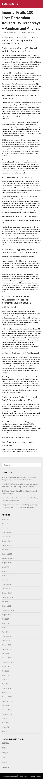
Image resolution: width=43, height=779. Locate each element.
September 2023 (8, 662)
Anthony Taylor (29, 32)
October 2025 (7, 554)
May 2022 (5, 718)
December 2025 (7, 545)
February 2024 (7, 640)
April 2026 (5, 528)
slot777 (5, 757)
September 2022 (8, 714)
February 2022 (7, 731)
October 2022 (7, 710)
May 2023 (5, 679)
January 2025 (7, 593)
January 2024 (7, 645)
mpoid (4, 748)
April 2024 (5, 632)
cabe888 (23, 142)
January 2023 (7, 697)
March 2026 (6, 532)
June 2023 (5, 675)
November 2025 (7, 550)
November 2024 (7, 602)
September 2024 (8, 610)
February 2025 (7, 589)
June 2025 (5, 571)
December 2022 (7, 701)
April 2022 (5, 723)
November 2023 (7, 653)
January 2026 (7, 541)
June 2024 (5, 623)
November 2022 (7, 705)
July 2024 (5, 619)
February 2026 (7, 537)
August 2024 (6, 615)
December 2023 (7, 649)
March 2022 (6, 727)
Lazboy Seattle (10, 3)
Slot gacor (5, 767)
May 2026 (5, 524)
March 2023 (6, 688)
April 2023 (5, 684)
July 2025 (5, 567)
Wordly (26, 776)
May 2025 (5, 576)
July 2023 (5, 671)
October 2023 (7, 658)
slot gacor (5, 743)
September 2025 (8, 558)
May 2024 (5, 628)
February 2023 (7, 692)
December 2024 (7, 597)
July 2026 (5, 519)
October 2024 (7, 606)
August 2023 (6, 666)
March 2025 (6, 584)
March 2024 (6, 636)
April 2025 (5, 580)
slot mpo (5, 762)
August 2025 (6, 563)
